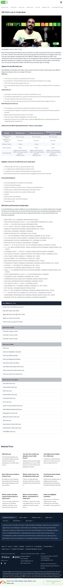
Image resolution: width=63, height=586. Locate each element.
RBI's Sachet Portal (25, 563)
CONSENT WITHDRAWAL (18, 549)
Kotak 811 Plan (21, 535)
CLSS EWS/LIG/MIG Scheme (13, 533)
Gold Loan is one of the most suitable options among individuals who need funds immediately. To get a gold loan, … (52, 503)
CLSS (4, 533)
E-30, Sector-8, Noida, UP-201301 (49, 556)
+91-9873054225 (45, 558)
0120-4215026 (24, 558)
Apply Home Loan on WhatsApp (50, 525)
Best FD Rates (6, 538)
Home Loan (22, 7)
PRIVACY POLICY (6, 549)
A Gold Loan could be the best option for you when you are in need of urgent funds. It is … (52, 461)
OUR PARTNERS (48, 546)
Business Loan (46, 7)
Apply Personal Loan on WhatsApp (11, 527)
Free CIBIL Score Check (18, 525)
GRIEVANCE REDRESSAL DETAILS (34, 549)
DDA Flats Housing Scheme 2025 (47, 527)
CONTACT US (29, 546)
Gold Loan (9, 78)
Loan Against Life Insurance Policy (34, 538)
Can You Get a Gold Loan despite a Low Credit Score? (31, 456)
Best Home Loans (42, 535)
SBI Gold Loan (39, 119)
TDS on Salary (54, 538)
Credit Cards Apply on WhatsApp (33, 525)
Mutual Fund (30, 7)
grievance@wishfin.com (27, 561)
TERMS (15, 546)
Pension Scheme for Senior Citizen (45, 533)
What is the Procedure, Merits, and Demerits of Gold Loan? (30, 496)
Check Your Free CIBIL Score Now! (53, 582)
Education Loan (21, 538)
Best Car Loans (51, 535)
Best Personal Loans (31, 535)
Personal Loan (4, 7)
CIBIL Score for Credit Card (9, 530)
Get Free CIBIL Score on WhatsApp (29, 527)
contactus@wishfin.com (47, 560)
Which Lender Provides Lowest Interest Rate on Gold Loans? (10, 496)
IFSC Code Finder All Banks (34, 530)
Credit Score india (7, 525)
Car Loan (37, 7)
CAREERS (22, 546)
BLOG (10, 546)
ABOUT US (4, 546)
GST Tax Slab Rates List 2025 (50, 530)
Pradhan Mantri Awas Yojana (28, 533)
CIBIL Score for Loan (22, 530)
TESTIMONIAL (38, 546)
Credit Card (14, 7)
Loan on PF (46, 538)
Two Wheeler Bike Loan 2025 (10, 535)
